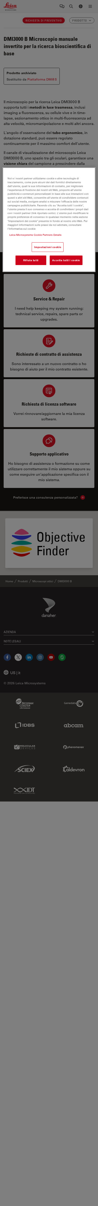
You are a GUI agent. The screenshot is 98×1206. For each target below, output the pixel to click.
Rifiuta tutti (30, 260)
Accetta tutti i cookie (66, 260)
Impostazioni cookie (47, 247)
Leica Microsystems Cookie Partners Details (35, 234)
